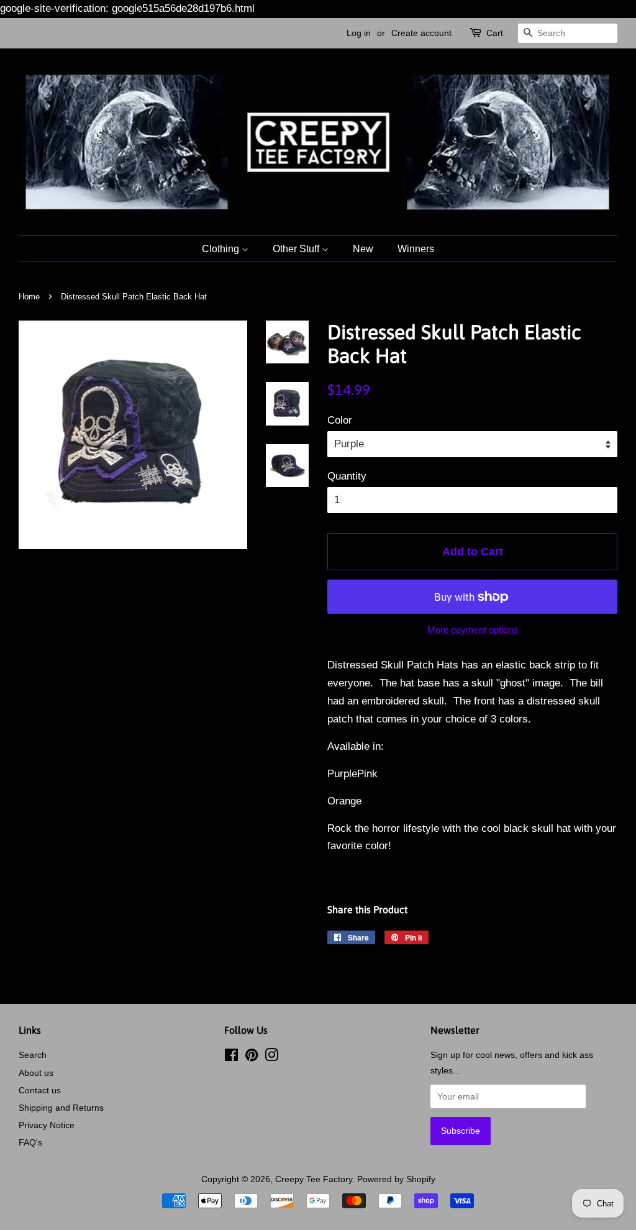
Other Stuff (297, 249)
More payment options (472, 629)
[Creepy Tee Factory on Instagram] (271, 1057)
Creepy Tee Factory (313, 1179)
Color (339, 420)
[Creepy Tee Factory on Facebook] (231, 1057)
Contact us (40, 1090)
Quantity (346, 476)
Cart (494, 33)
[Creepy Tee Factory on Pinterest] (251, 1057)
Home (29, 296)
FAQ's (30, 1142)
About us (36, 1073)
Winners (416, 249)
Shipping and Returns (61, 1108)
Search (33, 1055)
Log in (359, 33)
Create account (421, 33)
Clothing (222, 249)
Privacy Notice (47, 1125)
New (363, 249)
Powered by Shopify (396, 1179)
